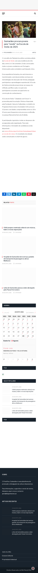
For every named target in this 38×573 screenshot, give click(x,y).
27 (4, 319)
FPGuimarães (8, 52)
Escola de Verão (9, 61)
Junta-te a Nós (6, 552)
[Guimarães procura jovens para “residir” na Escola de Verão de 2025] (19, 29)
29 (13, 319)
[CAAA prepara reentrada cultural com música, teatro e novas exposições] (19, 216)
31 (23, 319)
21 (23, 332)
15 (28, 327)
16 (33, 327)
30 (18, 319)
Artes (34, 52)
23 (33, 332)
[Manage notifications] (33, 568)
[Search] (35, 13)
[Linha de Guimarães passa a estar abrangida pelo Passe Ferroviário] (19, 276)
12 (13, 327)
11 (8, 327)
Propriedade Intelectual (9, 559)
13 (18, 327)
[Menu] (3, 13)
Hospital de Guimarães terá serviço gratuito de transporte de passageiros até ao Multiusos (19, 259)
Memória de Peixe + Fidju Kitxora (15, 351)
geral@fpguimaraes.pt (9, 493)
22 (28, 332)
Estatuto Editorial (7, 556)
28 (9, 319)
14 (23, 327)
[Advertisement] (19, 166)
